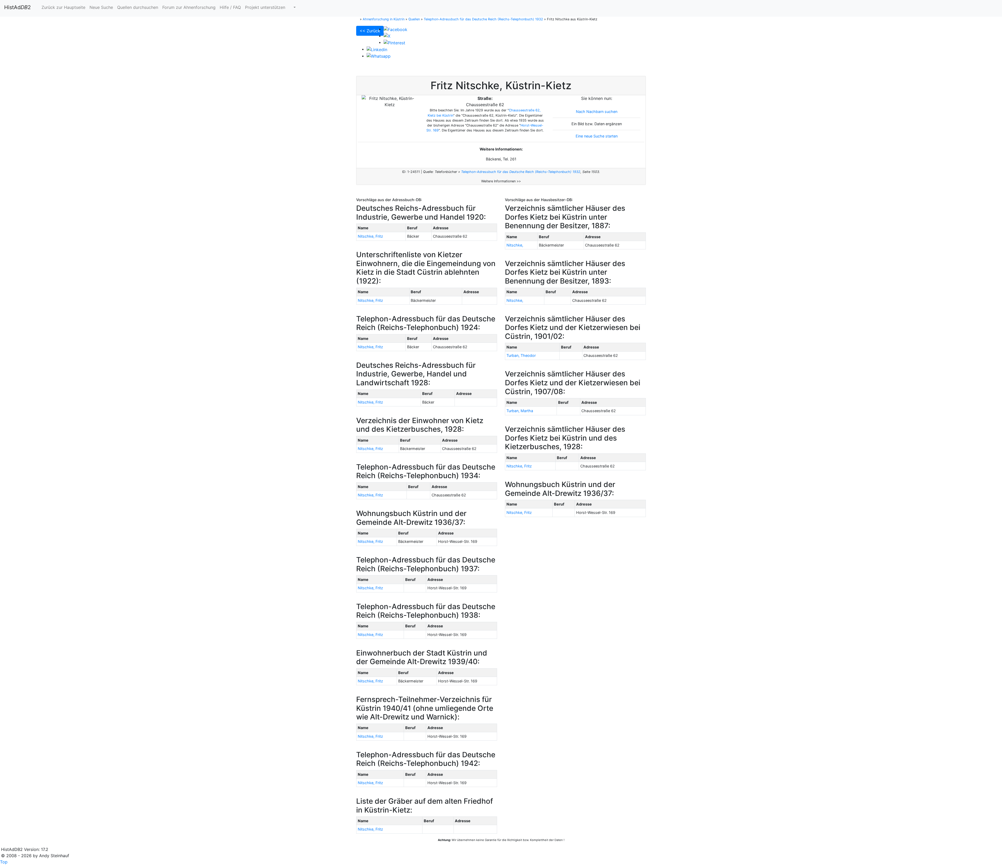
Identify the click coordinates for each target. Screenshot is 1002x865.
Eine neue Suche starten (597, 136)
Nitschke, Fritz (370, 236)
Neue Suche (101, 7)
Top (4, 861)
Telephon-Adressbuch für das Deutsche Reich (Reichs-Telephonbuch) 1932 (520, 172)
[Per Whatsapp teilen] (379, 55)
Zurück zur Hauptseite (62, 7)
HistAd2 (17, 7)
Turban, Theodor (521, 355)
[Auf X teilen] (387, 35)
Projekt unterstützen (265, 7)
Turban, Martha (519, 411)
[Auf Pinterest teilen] (394, 42)
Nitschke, (514, 245)
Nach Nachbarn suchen (596, 111)
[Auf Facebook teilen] (395, 29)
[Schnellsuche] (292, 7)
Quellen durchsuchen (137, 7)
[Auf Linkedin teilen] (377, 49)
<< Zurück (370, 30)
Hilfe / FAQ (230, 7)
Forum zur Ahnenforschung (189, 7)
